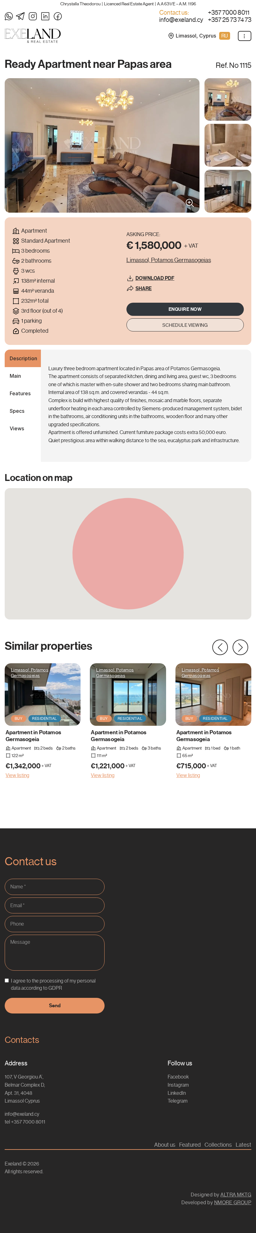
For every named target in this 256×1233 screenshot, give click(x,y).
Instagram (178, 1085)
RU (224, 36)
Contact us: (174, 13)
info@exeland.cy (181, 20)
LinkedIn (177, 1093)
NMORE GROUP (233, 1202)
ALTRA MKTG (235, 1195)
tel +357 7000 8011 (25, 1122)
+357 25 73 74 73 (229, 20)
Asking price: (143, 234)
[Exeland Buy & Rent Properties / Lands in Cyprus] (33, 36)
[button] (220, 647)
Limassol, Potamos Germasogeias (30, 672)
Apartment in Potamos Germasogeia (33, 735)
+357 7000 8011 (228, 13)
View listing (17, 775)
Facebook (178, 1077)
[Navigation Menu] (244, 36)
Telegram (178, 1101)
